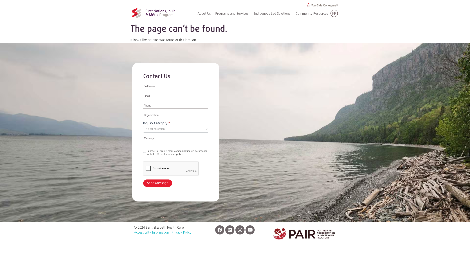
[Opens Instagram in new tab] (240, 229)
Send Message (157, 183)
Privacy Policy (181, 232)
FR (334, 13)
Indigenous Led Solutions (272, 13)
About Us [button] (204, 13)
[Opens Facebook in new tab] (219, 229)
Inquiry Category (156, 124)
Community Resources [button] (312, 13)
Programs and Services (231, 13)
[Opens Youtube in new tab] (250, 229)
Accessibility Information (151, 232)
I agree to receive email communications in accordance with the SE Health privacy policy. (177, 153)
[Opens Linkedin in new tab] (229, 229)
